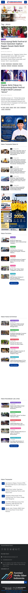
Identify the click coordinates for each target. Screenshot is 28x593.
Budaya (11, 107)
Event (4, 63)
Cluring (3, 109)
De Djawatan (14, 65)
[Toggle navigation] (3, 2)
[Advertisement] (14, 300)
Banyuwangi (20, 65)
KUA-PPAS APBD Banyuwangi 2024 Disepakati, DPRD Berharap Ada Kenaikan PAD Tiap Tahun (15, 503)
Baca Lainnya (14, 283)
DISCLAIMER (19, 590)
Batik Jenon (4, 65)
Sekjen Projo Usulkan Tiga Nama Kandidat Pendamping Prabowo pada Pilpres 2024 (15, 491)
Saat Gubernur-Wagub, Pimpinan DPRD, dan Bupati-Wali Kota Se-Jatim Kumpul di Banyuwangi (15, 484)
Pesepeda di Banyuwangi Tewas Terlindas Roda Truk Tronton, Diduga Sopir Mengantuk (15, 497)
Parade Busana (9, 63)
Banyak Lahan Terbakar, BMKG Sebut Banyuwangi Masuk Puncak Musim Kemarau (15, 510)
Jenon (18, 107)
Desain (20, 63)
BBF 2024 (9, 65)
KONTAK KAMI (12, 590)
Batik (15, 107)
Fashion (7, 107)
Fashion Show (15, 63)
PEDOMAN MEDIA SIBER (15, 592)
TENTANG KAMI (4, 590)
